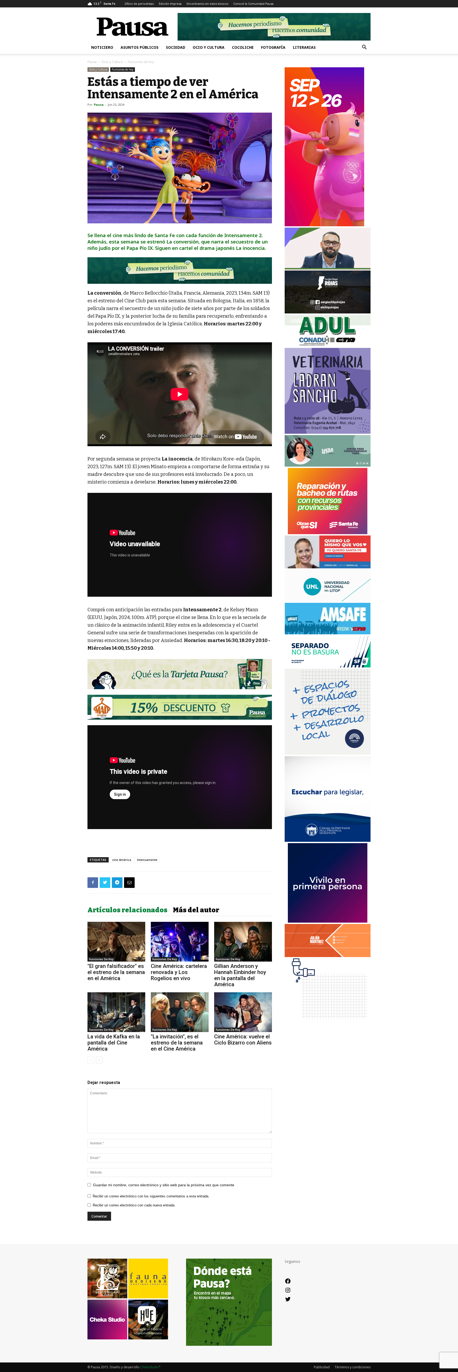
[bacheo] (327, 532)
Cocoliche (243, 47)
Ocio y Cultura (208, 47)
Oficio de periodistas (139, 4)
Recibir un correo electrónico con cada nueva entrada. (134, 1205)
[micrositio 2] (179, 270)
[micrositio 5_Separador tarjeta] (179, 674)
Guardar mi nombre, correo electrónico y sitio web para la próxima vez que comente (163, 1185)
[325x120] (328, 666)
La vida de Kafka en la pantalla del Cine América (113, 1042)
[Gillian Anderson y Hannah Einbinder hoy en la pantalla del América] (243, 942)
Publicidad (322, 1367)
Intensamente (147, 860)
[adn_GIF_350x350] (328, 753)
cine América (121, 860)
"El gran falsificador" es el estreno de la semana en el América (116, 972)
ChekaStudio (149, 1367)
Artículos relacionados (127, 910)
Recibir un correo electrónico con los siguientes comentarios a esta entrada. (151, 1196)
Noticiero (102, 47)
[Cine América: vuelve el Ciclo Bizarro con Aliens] (243, 1012)
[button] (364, 47)
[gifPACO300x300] (327, 921)
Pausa (91, 62)
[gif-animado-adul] (328, 345)
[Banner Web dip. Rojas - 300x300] (328, 312)
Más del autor (196, 910)
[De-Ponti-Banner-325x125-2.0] (328, 465)
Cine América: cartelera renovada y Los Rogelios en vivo (179, 972)
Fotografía (273, 47)
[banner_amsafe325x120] (328, 632)
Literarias (304, 47)
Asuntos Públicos (139, 47)
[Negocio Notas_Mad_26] (179, 707)
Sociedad (175, 47)
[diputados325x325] (328, 840)
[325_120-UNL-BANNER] (328, 600)
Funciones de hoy (122, 69)
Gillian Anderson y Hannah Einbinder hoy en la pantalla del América (240, 975)
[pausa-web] (328, 955)
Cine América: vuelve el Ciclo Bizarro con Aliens (243, 1039)
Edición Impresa (170, 4)
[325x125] (328, 566)
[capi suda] (324, 224)
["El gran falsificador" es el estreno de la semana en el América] (116, 942)
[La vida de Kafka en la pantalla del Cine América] (116, 1012)
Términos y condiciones (353, 1367)
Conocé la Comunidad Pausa (253, 4)
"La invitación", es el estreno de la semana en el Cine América (177, 1042)
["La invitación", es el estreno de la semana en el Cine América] (180, 1012)
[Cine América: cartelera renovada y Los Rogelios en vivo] (180, 942)
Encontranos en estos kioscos (207, 4)
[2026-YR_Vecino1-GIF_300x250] (327, 1023)
